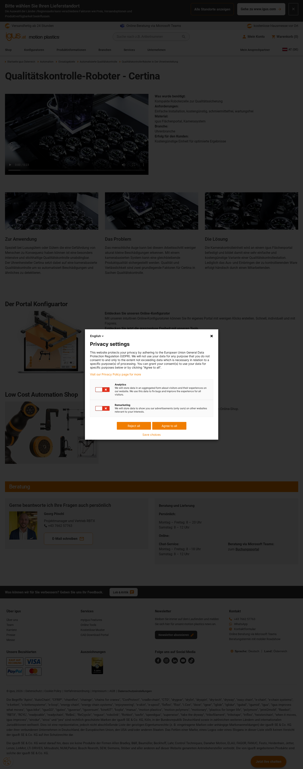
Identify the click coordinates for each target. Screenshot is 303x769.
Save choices (151, 434)
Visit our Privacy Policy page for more (115, 374)
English (95, 336)
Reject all (134, 426)
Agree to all (169, 426)
